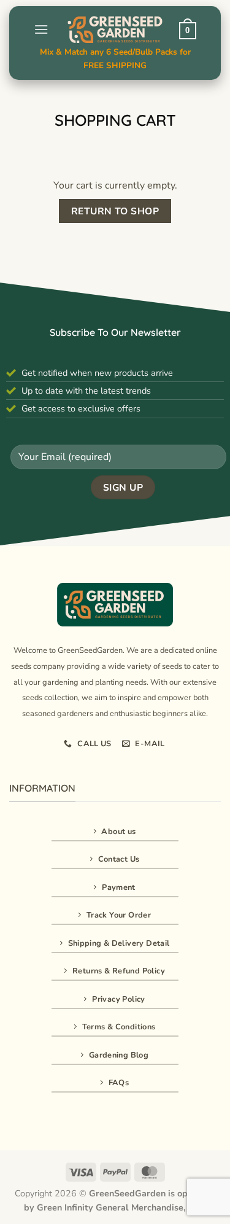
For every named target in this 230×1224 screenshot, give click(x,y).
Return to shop (115, 211)
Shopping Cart (115, 120)
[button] (41, 29)
